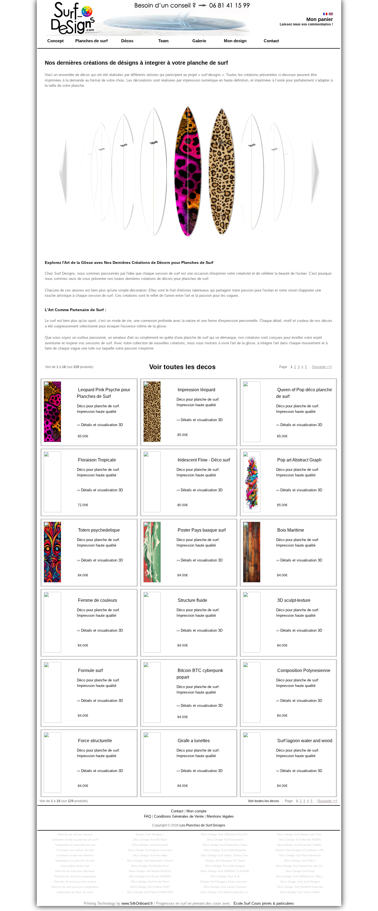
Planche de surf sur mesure (75, 834)
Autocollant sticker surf (75, 865)
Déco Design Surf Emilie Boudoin (225, 850)
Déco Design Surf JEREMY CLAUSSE (225, 871)
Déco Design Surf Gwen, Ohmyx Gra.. (225, 855)
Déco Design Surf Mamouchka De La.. (225, 892)
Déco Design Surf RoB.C (300, 860)
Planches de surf (91, 40)
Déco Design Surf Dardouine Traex (225, 844)
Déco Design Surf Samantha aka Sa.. (300, 865)
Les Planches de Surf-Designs (202, 825)
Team (163, 40)
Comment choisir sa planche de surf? (75, 839)
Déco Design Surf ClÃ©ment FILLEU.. (225, 834)
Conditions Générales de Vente (179, 816)
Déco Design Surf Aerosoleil (150, 844)
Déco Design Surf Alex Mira (150, 855)
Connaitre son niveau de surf (75, 850)
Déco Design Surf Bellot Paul (150, 865)
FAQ (147, 816)
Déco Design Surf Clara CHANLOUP (150, 892)
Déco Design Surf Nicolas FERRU (300, 839)
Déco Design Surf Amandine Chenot (150, 860)
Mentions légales (220, 816)
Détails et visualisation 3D (100, 425)
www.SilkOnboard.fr (137, 903)
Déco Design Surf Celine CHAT (150, 886)
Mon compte (196, 811)
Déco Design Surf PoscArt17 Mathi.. (300, 844)
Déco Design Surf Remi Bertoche (300, 855)
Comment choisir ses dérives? (75, 855)
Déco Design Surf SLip (300, 871)
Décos (127, 40)
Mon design (235, 40)
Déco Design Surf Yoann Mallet (300, 892)
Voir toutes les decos (264, 801)
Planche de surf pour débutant (75, 871)
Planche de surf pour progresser (75, 876)
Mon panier (319, 19)
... (309, 367)
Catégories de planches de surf (75, 844)
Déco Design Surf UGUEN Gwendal (300, 886)
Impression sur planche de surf (75, 860)
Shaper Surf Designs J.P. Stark (225, 860)
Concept (55, 40)
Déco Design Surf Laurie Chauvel (225, 886)
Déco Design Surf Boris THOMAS (150, 876)
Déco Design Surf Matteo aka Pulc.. (300, 834)
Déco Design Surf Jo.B (225, 876)
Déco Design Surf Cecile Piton (150, 881)
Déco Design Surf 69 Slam (150, 839)
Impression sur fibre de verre (75, 892)
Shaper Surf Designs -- (150, 834)
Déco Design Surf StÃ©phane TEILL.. (300, 876)
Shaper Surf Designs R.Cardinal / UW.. (300, 850)
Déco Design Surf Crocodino (225, 839)
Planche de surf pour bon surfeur (75, 881)
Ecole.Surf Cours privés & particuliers (264, 903)
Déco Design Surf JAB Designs (225, 865)
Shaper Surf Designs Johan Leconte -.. (225, 881)
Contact (271, 40)
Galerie (199, 40)
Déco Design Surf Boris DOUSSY (150, 871)
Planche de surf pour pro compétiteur (75, 886)
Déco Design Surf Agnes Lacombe (150, 850)
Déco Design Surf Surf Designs (300, 881)
